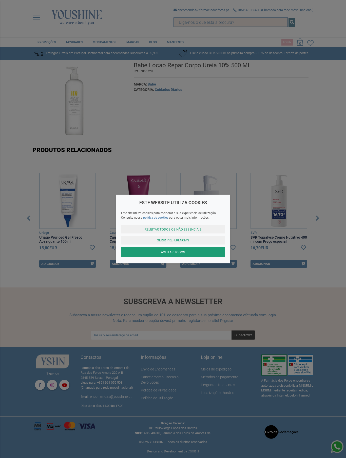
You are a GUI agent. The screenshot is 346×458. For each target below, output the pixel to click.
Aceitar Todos (173, 252)
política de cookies (155, 217)
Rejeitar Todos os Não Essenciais (173, 229)
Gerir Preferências (173, 240)
